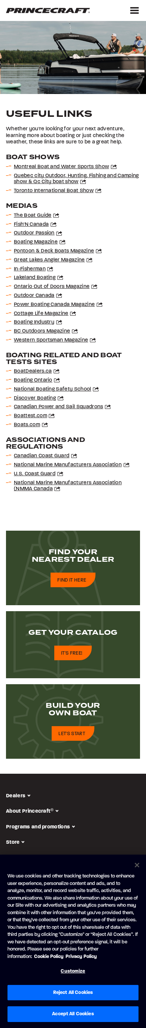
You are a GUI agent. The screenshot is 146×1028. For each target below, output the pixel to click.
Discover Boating (35, 398)
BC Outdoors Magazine (42, 331)
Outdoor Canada (34, 295)
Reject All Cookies (73, 992)
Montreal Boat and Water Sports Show (61, 166)
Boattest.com (30, 415)
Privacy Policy (81, 956)
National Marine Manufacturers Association (68, 464)
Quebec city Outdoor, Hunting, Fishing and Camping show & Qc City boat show (76, 178)
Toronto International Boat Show (54, 190)
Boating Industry (34, 322)
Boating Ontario (33, 380)
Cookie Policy (49, 956)
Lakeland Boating (34, 277)
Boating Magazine (36, 242)
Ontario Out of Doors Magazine (51, 286)
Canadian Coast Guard (41, 455)
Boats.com (27, 424)
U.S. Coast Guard (34, 473)
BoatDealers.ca (33, 371)
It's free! (71, 653)
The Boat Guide (32, 215)
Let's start (71, 734)
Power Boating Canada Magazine (54, 304)
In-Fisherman (30, 269)
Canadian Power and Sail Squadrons (58, 406)
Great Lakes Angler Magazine (49, 260)
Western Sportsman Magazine (51, 340)
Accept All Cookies (73, 1014)
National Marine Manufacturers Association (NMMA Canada (68, 485)
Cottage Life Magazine (41, 313)
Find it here (71, 580)
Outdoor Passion (34, 233)
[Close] (137, 865)
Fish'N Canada (31, 224)
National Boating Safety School (52, 389)
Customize (73, 971)
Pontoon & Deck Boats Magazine (54, 251)
